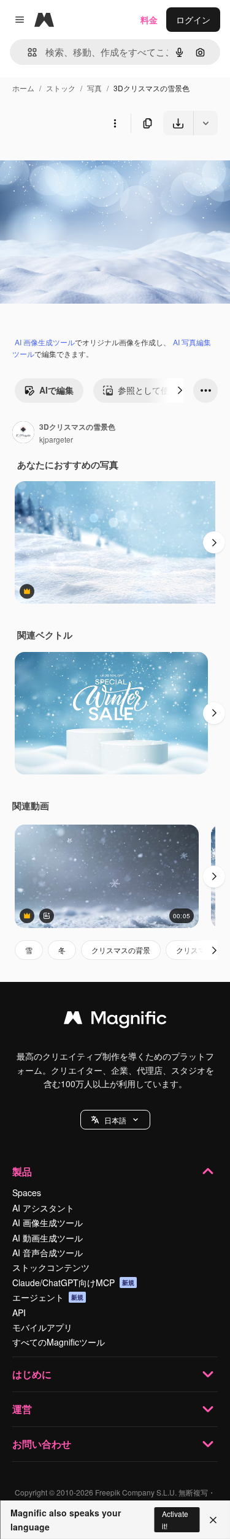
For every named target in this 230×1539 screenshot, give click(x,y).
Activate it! (175, 1519)
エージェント (47, 1297)
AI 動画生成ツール (47, 1238)
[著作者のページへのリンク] (23, 433)
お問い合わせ (41, 1444)
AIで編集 (56, 390)
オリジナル (84, 163)
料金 (149, 19)
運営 (22, 1409)
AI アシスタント (43, 1208)
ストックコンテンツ (51, 1267)
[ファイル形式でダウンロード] (205, 123)
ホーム (23, 88)
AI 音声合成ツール (47, 1252)
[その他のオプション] (114, 123)
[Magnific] (115, 1020)
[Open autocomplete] (27, 52)
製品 (22, 1171)
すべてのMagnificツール (58, 1342)
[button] (115, 1119)
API (19, 1312)
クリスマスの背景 (120, 950)
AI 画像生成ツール (45, 342)
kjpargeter (56, 439)
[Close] (213, 1520)
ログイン (193, 19)
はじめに (32, 1374)
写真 (94, 88)
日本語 (115, 1120)
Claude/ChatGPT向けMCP (73, 1282)
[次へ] (180, 390)
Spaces (26, 1192)
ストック (60, 88)
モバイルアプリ (42, 1327)
